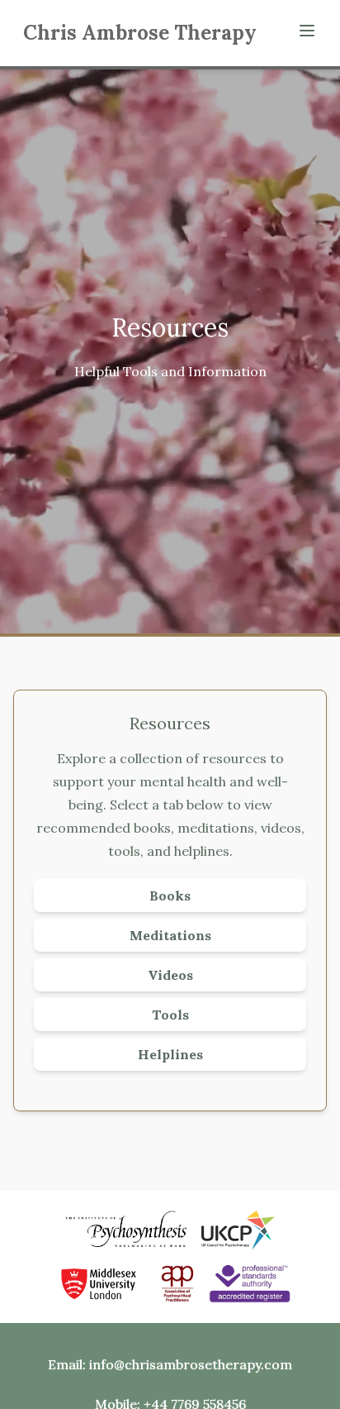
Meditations (170, 935)
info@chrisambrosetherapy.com (190, 1364)
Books (170, 895)
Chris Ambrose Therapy (140, 32)
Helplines (170, 1054)
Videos (170, 975)
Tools (170, 1014)
